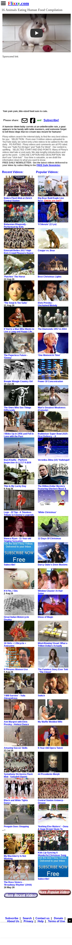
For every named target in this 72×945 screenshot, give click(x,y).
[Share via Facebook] (33, 120)
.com (18, 3)
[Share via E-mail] (24, 120)
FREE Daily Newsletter (48, 165)
